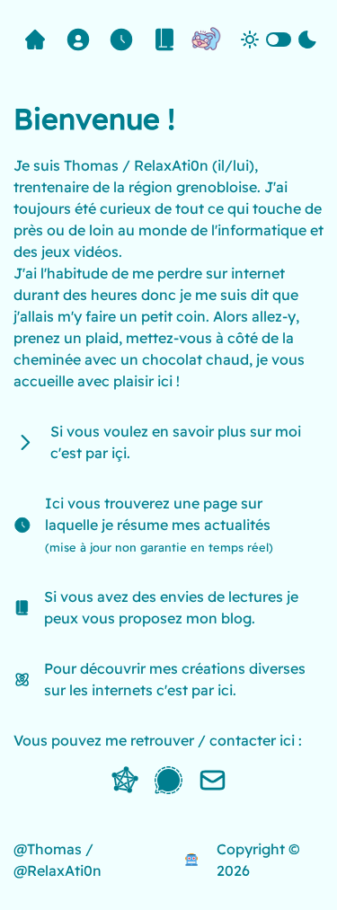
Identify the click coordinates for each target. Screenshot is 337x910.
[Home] (35, 39)
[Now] (121, 39)
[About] (78, 39)
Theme (278, 40)
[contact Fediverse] (124, 780)
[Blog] (164, 39)
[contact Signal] (168, 780)
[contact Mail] (212, 780)
